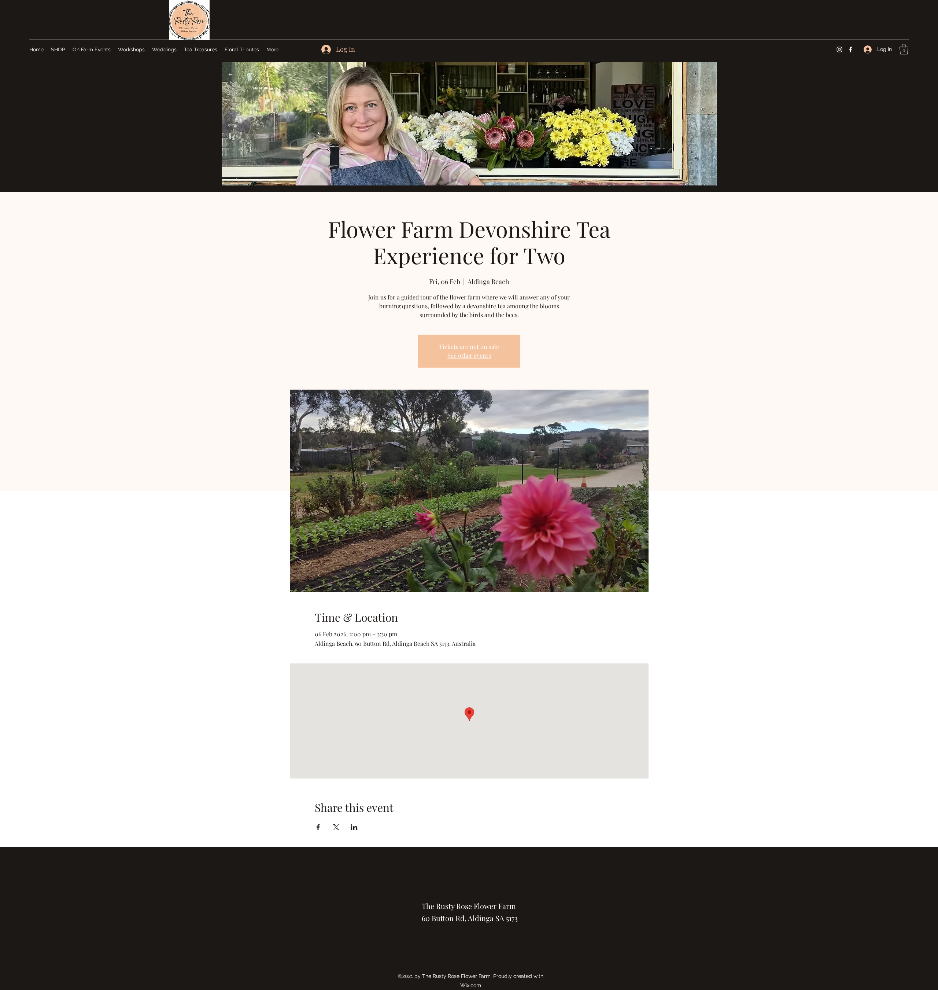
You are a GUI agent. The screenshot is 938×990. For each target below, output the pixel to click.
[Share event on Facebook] (318, 827)
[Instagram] (839, 49)
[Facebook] (850, 49)
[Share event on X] (336, 827)
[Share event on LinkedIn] (354, 827)
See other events (469, 355)
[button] (904, 49)
